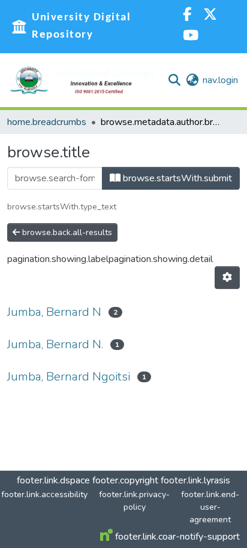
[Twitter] (210, 16)
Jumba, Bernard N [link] (54, 312)
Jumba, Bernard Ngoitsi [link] (68, 377)
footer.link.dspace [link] (53, 480)
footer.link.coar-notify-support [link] (176, 536)
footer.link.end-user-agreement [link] (210, 507)
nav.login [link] (220, 80)
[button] (82, 80)
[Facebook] (187, 16)
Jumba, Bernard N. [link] (55, 344)
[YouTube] (190, 37)
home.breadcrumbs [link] (46, 122)
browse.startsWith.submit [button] (176, 178)
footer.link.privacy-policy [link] (134, 501)
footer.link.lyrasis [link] (195, 480)
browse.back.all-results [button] (66, 232)
